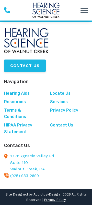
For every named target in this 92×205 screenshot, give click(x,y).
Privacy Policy (55, 200)
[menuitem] (23, 93)
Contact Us (25, 65)
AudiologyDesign (46, 194)
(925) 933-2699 (24, 175)
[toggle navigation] (84, 10)
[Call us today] (7, 10)
